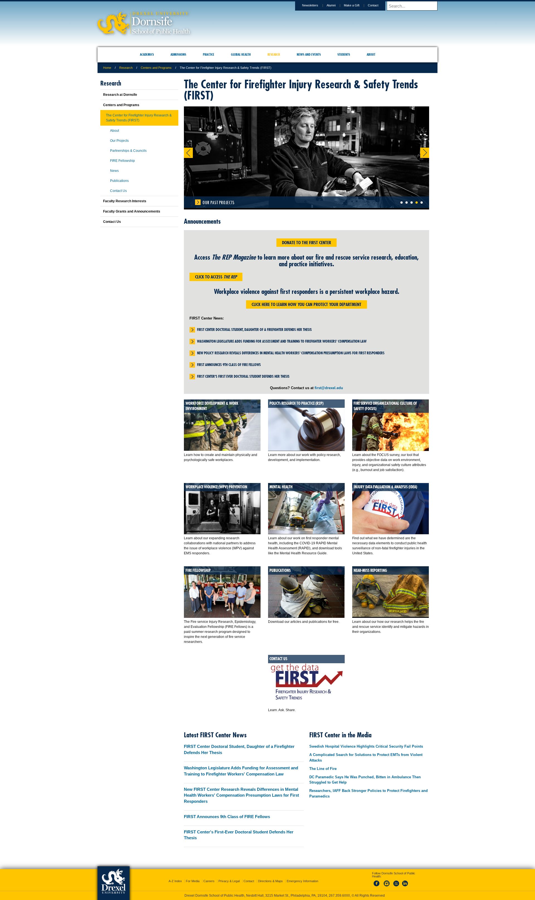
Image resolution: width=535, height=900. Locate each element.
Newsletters (310, 5)
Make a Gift (351, 5)
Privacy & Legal (229, 876)
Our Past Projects (219, 202)
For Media (193, 876)
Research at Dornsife (120, 95)
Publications (119, 181)
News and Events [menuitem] (309, 54)
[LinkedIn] (405, 881)
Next (424, 153)
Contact (373, 5)
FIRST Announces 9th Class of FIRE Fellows (229, 364)
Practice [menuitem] (208, 54)
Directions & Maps (270, 876)
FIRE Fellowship (122, 161)
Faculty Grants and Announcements (131, 211)
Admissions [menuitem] (178, 54)
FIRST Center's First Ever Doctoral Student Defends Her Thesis (243, 376)
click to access (216, 277)
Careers (209, 876)
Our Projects (119, 141)
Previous (188, 153)
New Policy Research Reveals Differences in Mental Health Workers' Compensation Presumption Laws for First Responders (291, 353)
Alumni (331, 5)
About (114, 131)
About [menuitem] (371, 54)
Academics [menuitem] (147, 54)
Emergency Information (302, 876)
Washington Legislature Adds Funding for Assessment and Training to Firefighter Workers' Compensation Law (281, 341)
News (114, 171)
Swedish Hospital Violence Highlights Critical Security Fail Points (366, 746)
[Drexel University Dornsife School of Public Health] (144, 32)
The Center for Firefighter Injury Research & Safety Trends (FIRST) (139, 117)
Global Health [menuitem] (241, 54)
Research (126, 67)
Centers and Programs (156, 67)
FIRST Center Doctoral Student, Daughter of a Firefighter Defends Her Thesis (254, 329)
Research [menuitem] (274, 54)
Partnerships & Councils (128, 151)
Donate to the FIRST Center (306, 242)
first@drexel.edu (329, 388)
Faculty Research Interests (124, 201)
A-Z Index (175, 876)
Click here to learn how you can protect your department (306, 304)
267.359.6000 (267, 895)
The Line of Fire (323, 769)
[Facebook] (377, 881)
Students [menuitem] (343, 54)
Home (107, 67)
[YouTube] (396, 881)
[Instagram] (387, 881)
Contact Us (118, 191)
